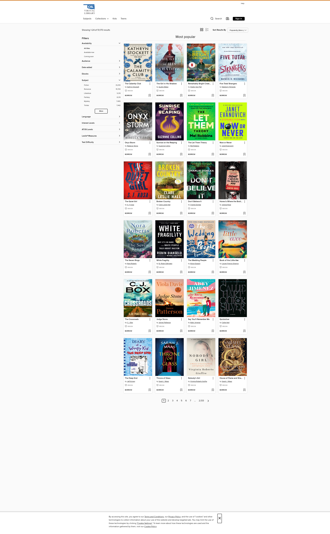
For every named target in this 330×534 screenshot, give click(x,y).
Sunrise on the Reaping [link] (166, 143)
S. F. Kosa (130, 205)
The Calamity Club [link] (133, 84)
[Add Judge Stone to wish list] (181, 331)
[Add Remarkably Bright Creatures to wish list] (212, 95)
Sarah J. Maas (164, 381)
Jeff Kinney (131, 381)
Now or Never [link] (226, 143)
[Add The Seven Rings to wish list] (149, 272)
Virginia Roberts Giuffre (198, 381)
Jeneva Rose (226, 205)
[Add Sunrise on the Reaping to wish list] (181, 154)
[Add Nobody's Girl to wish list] (212, 390)
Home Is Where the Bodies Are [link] (231, 201)
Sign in (238, 18)
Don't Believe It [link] (194, 201)
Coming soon (89, 56)
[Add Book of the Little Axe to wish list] (244, 272)
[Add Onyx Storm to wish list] (149, 154)
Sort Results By (219, 30)
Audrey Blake (163, 87)
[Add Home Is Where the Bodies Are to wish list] (244, 213)
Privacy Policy (174, 516)
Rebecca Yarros (132, 146)
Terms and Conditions (154, 516)
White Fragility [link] (162, 260)
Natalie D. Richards (229, 87)
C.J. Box (130, 323)
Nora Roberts (132, 264)
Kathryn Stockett (133, 87)
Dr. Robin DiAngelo (165, 264)
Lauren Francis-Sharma (230, 264)
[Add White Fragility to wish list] (181, 272)
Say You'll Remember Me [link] (198, 319)
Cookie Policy (150, 526)
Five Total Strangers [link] (228, 84)
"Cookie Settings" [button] (144, 523)
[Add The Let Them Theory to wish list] (212, 154)
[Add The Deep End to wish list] (149, 390)
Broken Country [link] (163, 201)
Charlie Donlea (195, 205)
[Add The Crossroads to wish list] (149, 331)
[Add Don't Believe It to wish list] (212, 213)
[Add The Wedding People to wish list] (212, 272)
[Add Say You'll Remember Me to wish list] (212, 331)
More (101, 111)
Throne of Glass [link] (163, 378)
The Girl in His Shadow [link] (166, 84)
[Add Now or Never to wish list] (244, 154)
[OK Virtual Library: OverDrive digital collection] (89, 8)
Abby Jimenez (195, 323)
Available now (89, 52)
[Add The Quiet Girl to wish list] (149, 213)
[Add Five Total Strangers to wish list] (244, 95)
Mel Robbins (194, 146)
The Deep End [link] (131, 378)
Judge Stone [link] (162, 319)
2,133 (201, 400)
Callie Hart (225, 323)
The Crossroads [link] (132, 319)
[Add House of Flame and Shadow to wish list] (244, 390)
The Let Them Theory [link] (197, 143)
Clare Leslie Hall (164, 205)
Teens (123, 18)
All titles (87, 48)
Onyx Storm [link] (130, 143)
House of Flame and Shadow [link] (231, 378)
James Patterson (165, 323)
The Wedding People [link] (197, 260)
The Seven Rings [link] (132, 260)
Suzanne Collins (164, 146)
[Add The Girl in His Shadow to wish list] (181, 95)
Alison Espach (195, 264)
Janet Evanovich (227, 146)
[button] (216, 19)
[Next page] (208, 400)
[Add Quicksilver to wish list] (244, 331)
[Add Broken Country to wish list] (181, 213)
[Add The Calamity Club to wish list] (149, 95)
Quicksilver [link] (224, 319)
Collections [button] (101, 18)
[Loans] (228, 19)
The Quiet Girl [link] (131, 201)
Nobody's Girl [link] (194, 378)
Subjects (87, 18)
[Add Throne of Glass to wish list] (181, 390)
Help (242, 4)
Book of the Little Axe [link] (229, 260)
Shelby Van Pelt (196, 87)
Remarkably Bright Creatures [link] (200, 84)
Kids (115, 18)
